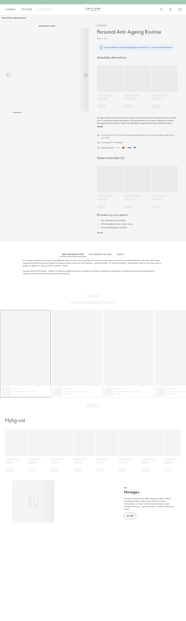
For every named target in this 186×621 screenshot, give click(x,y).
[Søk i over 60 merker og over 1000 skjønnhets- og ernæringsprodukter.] (161, 9)
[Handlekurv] (180, 9)
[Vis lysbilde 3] (37, 116)
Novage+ (102, 25)
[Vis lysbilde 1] (17, 116)
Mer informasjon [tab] (73, 254)
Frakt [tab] (120, 254)
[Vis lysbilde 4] (47, 116)
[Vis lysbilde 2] (27, 116)
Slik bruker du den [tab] (100, 254)
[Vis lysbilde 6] (66, 116)
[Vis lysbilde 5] (57, 116)
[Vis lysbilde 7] (76, 116)
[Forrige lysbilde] (8, 75)
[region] (47, 69)
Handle (11, 9)
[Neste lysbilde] (86, 75)
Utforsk (26, 9)
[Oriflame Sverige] (93, 9)
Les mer (100, 126)
